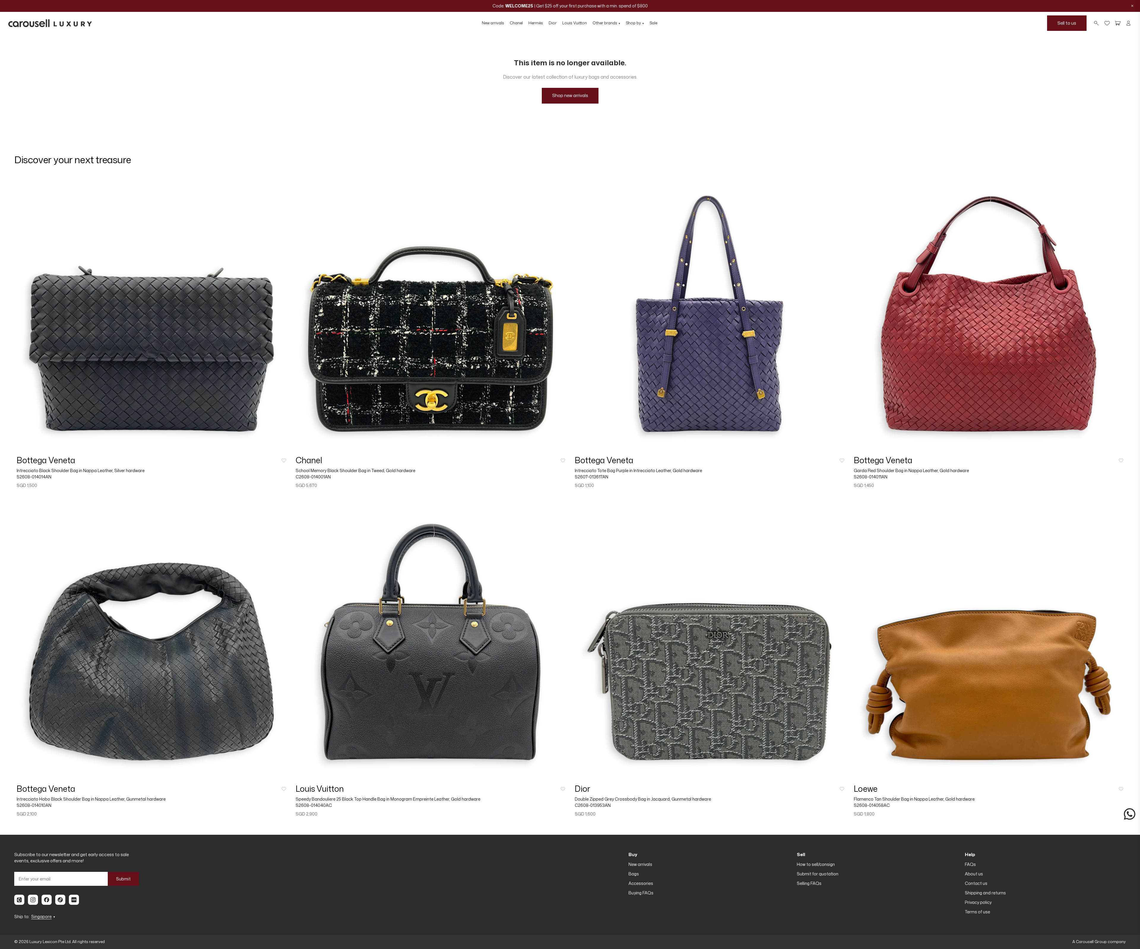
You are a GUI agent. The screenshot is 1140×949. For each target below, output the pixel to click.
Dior (553, 23)
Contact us (976, 883)
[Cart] (1117, 23)
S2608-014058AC (872, 805)
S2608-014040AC (314, 805)
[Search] (1096, 23)
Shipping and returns (985, 893)
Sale (653, 23)
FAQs (970, 864)
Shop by (635, 23)
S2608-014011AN (870, 477)
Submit (123, 879)
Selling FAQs (809, 883)
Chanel (516, 23)
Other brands (606, 23)
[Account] (1128, 23)
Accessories (640, 883)
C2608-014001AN (313, 477)
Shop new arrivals (570, 95)
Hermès (535, 23)
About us (974, 874)
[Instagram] (33, 900)
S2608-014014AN (34, 477)
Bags (633, 874)
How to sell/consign (816, 864)
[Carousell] (19, 900)
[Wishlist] (1107, 23)
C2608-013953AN (593, 805)
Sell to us (1066, 23)
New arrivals (493, 23)
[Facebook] (47, 900)
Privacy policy (978, 902)
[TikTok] (60, 900)
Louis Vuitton (574, 23)
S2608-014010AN (34, 805)
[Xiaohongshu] (74, 900)
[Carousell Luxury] (50, 23)
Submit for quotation (817, 874)
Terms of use (977, 912)
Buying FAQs (640, 893)
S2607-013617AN (591, 477)
